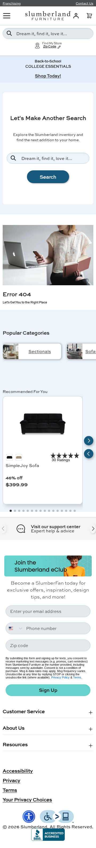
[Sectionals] (10, 351)
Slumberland (34, 826)
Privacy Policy (60, 677)
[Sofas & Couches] (74, 351)
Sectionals (40, 351)
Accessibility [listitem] (18, 770)
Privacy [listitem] (11, 780)
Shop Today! (48, 76)
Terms (77, 677)
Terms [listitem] (10, 789)
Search (48, 176)
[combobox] (48, 33)
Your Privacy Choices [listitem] (27, 799)
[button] (89, 16)
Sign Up (48, 690)
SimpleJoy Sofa (22, 465)
